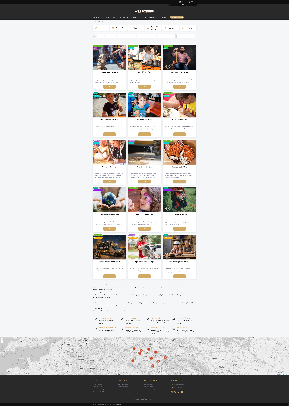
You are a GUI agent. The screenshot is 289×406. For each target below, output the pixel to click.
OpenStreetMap (282, 374)
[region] (144, 356)
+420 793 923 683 (178, 387)
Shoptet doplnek (287, 374)
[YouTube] (182, 391)
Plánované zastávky (97, 386)
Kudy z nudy (152, 399)
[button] (125, 349)
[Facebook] (172, 391)
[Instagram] (175, 391)
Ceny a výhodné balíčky (123, 384)
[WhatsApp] (178, 391)
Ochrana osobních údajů (149, 389)
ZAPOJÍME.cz (144, 399)
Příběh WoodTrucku (97, 384)
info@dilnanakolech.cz (179, 384)
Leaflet (278, 374)
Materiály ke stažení (148, 386)
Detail (109, 86)
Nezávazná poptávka (148, 384)
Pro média (120, 389)
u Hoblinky (136, 399)
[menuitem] (98, 17)
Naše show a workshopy (99, 389)
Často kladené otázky (123, 386)
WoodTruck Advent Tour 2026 (100, 391)
